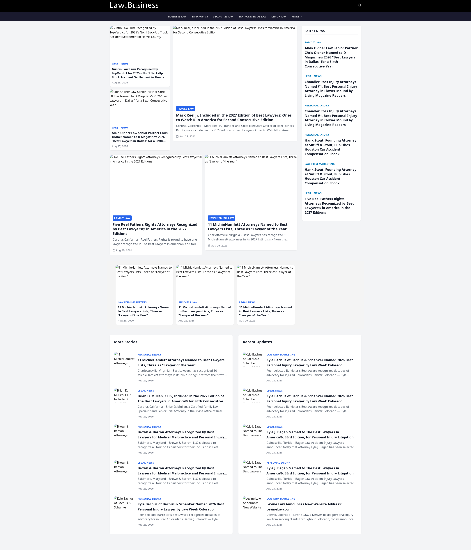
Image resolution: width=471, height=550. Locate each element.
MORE (295, 16)
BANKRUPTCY (200, 16)
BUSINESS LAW (177, 16)
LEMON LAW (278, 16)
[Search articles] (359, 5)
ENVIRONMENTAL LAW (252, 16)
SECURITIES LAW (223, 16)
